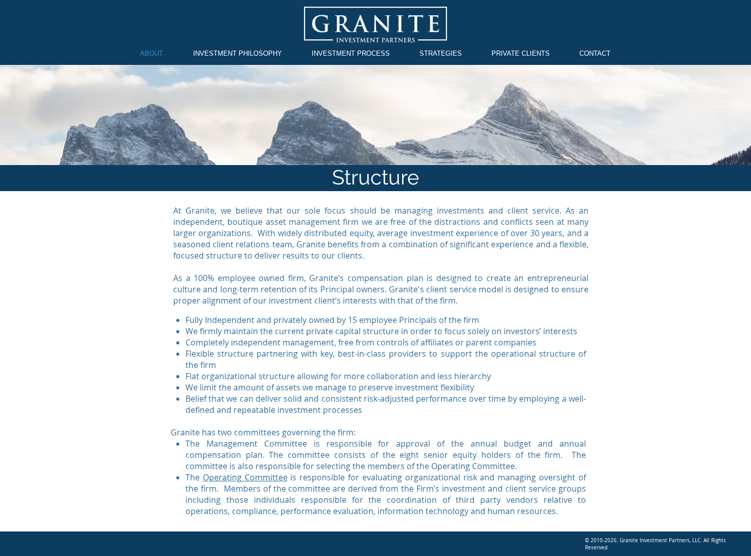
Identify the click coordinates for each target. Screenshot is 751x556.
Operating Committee (245, 477)
